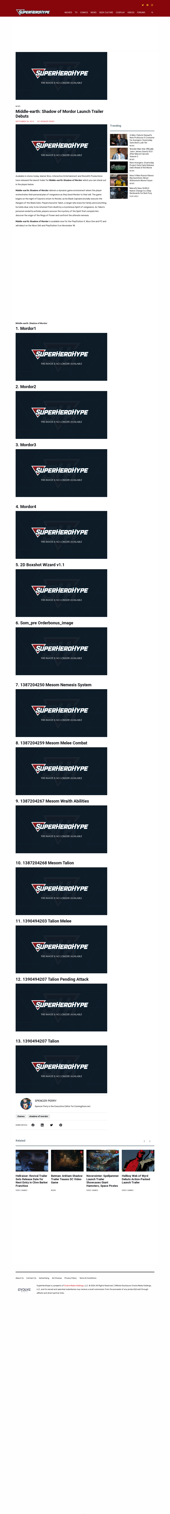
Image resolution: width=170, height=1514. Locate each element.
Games (21, 1116)
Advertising (44, 1278)
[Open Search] (152, 12)
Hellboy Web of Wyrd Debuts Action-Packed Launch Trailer (136, 1179)
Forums (141, 12)
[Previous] (144, 1141)
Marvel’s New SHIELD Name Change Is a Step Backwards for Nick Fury (141, 190)
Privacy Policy (71, 1278)
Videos (130, 12)
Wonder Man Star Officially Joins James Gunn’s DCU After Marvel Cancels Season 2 (142, 153)
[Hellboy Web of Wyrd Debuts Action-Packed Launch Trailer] (138, 1160)
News (93, 12)
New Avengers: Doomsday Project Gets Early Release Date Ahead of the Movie (142, 165)
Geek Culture (106, 12)
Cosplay (120, 12)
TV (76, 12)
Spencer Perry (47, 121)
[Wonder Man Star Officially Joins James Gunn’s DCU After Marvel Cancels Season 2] (119, 153)
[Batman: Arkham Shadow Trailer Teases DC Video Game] (67, 1160)
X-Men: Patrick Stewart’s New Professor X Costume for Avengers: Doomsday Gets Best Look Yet (142, 139)
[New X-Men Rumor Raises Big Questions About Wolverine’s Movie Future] (119, 180)
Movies (68, 12)
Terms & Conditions (87, 1278)
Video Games (21, 1190)
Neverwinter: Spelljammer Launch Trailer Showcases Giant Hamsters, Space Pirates (102, 1180)
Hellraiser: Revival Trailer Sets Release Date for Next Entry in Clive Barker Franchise (32, 1180)
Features (134, 196)
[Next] (150, 1141)
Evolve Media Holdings (74, 1286)
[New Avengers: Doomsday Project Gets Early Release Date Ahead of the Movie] (119, 167)
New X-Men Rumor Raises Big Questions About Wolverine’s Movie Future (142, 178)
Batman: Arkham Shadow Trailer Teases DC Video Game (66, 1179)
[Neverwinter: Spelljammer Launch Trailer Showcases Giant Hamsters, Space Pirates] (102, 1160)
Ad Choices (57, 1278)
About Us (20, 1278)
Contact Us (31, 1278)
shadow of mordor (38, 1116)
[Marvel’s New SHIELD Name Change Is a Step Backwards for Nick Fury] (119, 193)
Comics (84, 12)
